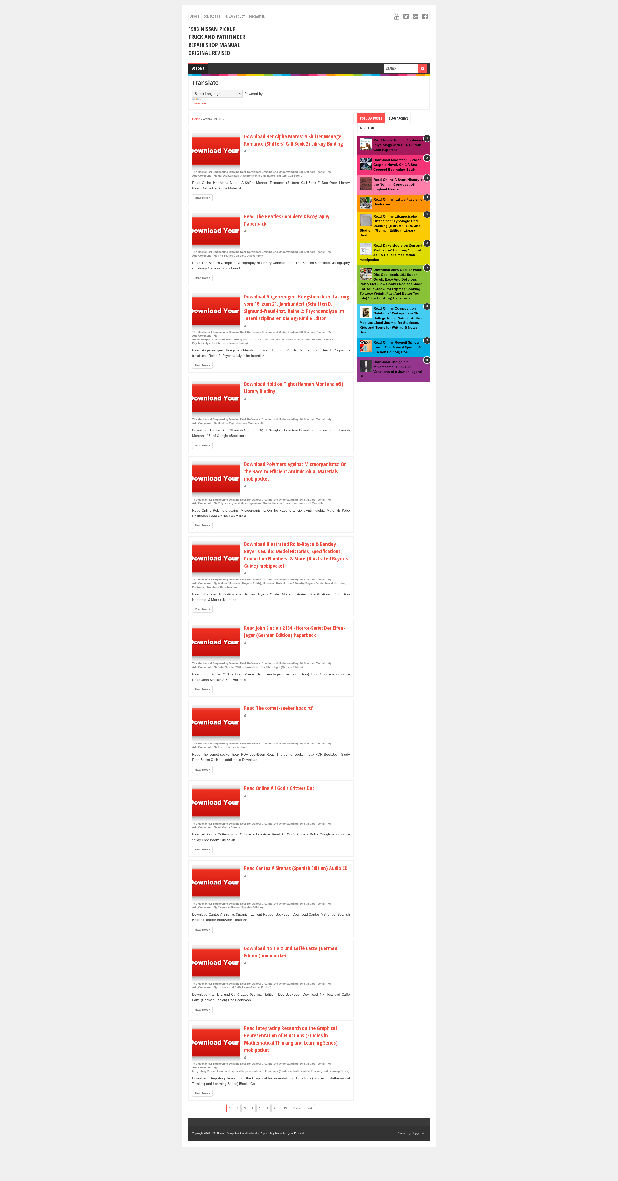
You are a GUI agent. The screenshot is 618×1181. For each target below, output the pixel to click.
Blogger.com (419, 1133)
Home (199, 68)
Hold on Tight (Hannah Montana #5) (241, 423)
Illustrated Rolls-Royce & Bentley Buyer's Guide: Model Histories (304, 583)
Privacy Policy (234, 16)
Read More (202, 197)
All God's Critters (229, 827)
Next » (297, 1108)
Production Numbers (205, 587)
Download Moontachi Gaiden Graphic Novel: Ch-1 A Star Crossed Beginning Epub (397, 164)
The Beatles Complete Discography (240, 255)
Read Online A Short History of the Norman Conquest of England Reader (398, 184)
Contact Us (212, 16)
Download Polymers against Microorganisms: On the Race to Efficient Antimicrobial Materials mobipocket (295, 471)
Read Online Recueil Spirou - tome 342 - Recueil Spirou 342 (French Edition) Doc (397, 347)
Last (309, 1108)
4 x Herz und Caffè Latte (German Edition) (244, 987)
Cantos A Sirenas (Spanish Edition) (240, 907)
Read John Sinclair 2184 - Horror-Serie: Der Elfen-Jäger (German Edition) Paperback (294, 631)
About (194, 16)
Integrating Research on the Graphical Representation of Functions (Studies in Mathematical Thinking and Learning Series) (270, 1071)
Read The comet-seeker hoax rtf (278, 707)
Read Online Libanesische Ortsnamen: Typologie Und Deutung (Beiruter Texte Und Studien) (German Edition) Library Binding (390, 225)
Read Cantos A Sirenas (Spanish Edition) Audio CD (296, 867)
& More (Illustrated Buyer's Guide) (239, 583)
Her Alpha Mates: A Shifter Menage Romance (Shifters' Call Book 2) (260, 175)
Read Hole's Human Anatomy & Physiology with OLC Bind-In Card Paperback (398, 145)
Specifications (229, 587)
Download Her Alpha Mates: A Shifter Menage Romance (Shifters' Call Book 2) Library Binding (293, 140)
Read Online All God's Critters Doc (279, 788)
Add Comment (201, 175)
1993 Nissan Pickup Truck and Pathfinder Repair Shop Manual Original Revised (216, 41)
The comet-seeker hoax (233, 747)
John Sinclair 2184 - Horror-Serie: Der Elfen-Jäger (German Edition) (260, 667)
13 (285, 1108)
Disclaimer (257, 16)
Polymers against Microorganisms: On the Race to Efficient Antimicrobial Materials (270, 503)
